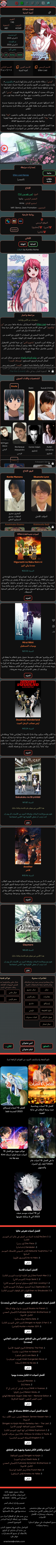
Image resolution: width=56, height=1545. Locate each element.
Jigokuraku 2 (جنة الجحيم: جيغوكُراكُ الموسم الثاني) (26, 1287)
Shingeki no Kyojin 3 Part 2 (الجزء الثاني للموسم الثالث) (25, 1322)
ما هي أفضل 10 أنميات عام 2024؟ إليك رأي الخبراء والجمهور (42, 1164)
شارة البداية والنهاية (29, 357)
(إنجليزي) (35, 227)
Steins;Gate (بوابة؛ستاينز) (25, 1319)
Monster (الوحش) (25, 1381)
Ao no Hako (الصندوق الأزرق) (25, 1258)
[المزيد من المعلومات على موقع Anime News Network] (7, 221)
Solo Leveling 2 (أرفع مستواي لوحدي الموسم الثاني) (26, 1283)
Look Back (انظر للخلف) (25, 1355)
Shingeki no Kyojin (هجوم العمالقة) (25, 1455)
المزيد (28, 598)
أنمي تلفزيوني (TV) (25, 194)
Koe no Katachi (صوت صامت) (25, 1351)
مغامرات (46, 997)
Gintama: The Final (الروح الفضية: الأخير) (25, 1348)
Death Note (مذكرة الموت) (25, 1459)
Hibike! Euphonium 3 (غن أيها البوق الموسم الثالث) (25, 1430)
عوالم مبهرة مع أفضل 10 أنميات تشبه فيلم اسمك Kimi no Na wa (14, 1155)
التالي (8, 1046)
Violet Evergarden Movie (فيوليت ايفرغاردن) (25, 1359)
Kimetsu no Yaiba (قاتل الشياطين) (25, 1473)
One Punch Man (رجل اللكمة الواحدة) (25, 1470)
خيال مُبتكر (47, 1024)
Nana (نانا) (25, 1384)
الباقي (28, 1263)
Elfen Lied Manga (21, 175)
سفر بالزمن (31, 997)
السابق (47, 1046)
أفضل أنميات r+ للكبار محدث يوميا (28, 1375)
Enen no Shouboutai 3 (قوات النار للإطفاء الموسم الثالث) (25, 1290)
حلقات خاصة (49, 180)
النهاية (23, 244)
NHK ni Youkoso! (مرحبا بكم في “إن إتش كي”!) (25, 1388)
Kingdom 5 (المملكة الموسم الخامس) (25, 1438)
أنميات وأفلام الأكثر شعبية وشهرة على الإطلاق (28, 1449)
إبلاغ (28, 823)
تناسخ (31, 1003)
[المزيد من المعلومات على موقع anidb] (14, 221)
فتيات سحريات (31, 1017)
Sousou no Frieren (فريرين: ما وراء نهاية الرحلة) (25, 1308)
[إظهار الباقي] (28, 371)
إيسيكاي (47, 1003)
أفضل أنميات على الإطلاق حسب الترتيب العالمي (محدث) (28, 1302)
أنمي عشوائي (27, 1043)
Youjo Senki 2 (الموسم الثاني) (25, 1279)
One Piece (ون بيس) (25, 1243)
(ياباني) (40, 232)
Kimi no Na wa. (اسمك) (25, 1363)
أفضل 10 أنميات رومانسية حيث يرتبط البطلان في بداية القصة (42, 1109)
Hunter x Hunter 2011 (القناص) (25, 1326)
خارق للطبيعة (47, 1010)
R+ (6, 55)
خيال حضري (31, 990)
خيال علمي (13, 992)
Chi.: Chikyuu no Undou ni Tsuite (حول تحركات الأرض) (25, 1434)
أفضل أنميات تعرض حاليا (28, 1230)
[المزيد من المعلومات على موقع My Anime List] (20, 221)
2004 (19, 55)
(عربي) (46, 227)
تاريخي (31, 1010)
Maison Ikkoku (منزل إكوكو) (25, 1392)
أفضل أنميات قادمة (28, 1269)
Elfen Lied (41, 324)
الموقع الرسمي (42, 223)
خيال (47, 990)
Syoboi (14, 229)
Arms (12, 55)
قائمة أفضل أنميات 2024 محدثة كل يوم (28, 1411)
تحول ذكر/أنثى (46, 1017)
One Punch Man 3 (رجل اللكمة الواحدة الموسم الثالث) (26, 1275)
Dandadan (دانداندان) (25, 1247)
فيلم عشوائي (27, 1049)
